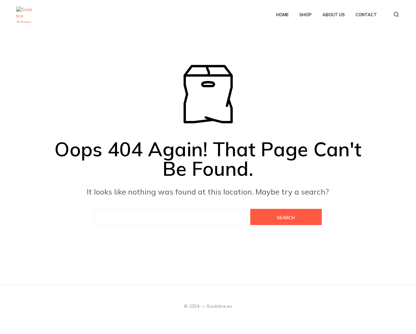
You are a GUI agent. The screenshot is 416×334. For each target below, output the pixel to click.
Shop (305, 14)
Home (282, 14)
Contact (366, 14)
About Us (333, 14)
